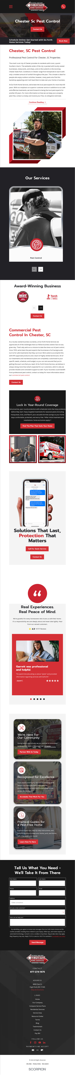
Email (40, 889)
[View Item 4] (40, 699)
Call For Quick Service (37, 549)
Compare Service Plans (37, 1006)
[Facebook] (31, 1042)
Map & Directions (37, 990)
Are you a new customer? (17, 908)
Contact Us (37, 29)
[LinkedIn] (44, 1042)
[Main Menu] (11, 6)
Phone (12, 889)
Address (12, 898)
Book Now (63, 41)
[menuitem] (29, 1064)
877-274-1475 (37, 972)
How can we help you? (16, 917)
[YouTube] (40, 1042)
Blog (37, 1023)
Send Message (37, 942)
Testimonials (37, 1026)
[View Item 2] (34, 699)
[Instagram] (35, 1042)
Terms (37, 1020)
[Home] (37, 7)
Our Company (37, 1003)
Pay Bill (37, 1033)
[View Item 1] (31, 699)
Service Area (37, 1013)
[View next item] (40, 269)
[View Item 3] (37, 699)
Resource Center (37, 1016)
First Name (13, 879)
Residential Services (37, 1009)
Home (37, 999)
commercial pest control (21, 375)
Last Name (42, 879)
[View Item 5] (44, 699)
